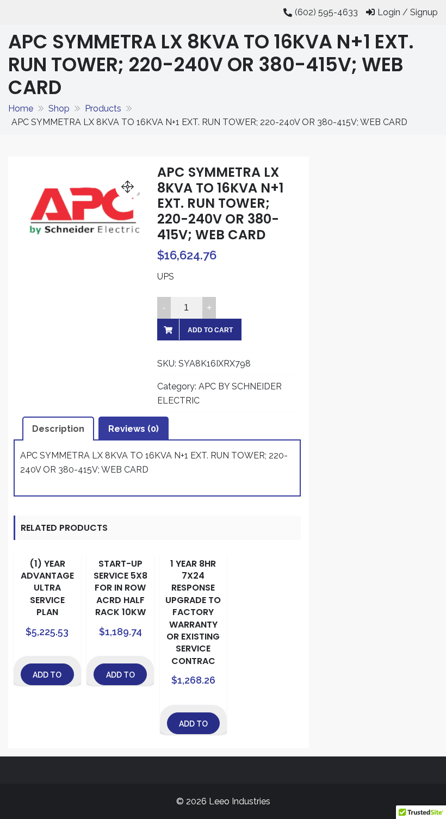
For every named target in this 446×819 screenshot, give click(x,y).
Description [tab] (58, 429)
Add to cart (210, 330)
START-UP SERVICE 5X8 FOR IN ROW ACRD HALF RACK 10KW (120, 588)
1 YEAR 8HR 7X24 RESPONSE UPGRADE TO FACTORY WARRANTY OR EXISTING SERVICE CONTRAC (193, 612)
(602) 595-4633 (326, 12)
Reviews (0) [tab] (133, 429)
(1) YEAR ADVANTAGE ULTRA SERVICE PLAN (47, 588)
